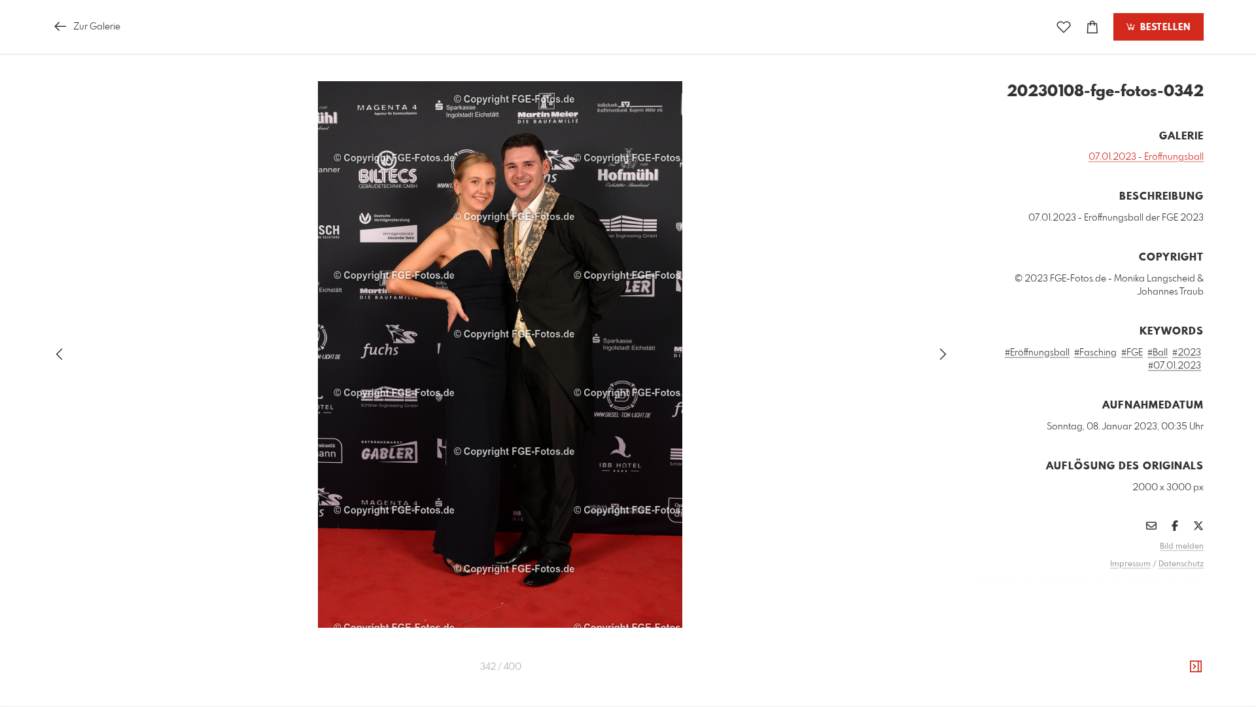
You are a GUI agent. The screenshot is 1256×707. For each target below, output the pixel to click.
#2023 (1186, 352)
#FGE (1132, 352)
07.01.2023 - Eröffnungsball (1146, 157)
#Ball (1157, 352)
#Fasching (1095, 352)
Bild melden (1182, 547)
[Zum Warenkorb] (1092, 27)
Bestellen (1164, 27)
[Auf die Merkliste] (1064, 27)
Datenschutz (1181, 564)
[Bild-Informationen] (1196, 667)
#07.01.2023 (1174, 366)
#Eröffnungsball (1037, 352)
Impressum (1130, 564)
